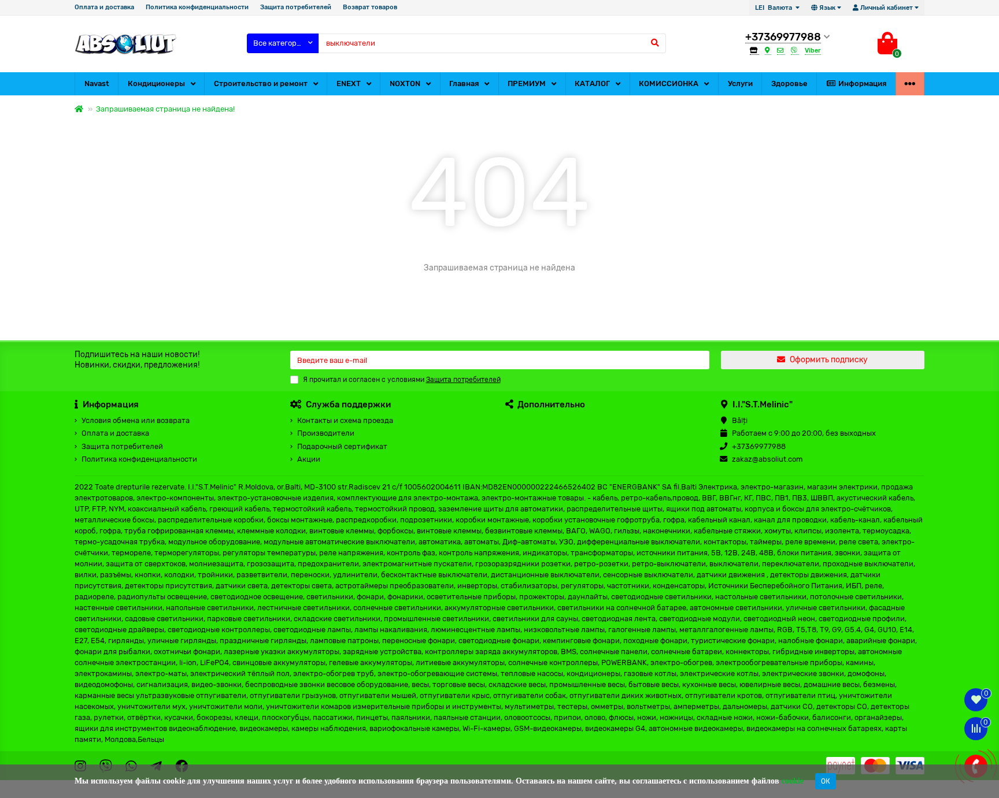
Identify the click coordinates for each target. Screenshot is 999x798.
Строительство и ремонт (261, 83)
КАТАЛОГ (592, 83)
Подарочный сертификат (342, 446)
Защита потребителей (295, 7)
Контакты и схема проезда (345, 420)
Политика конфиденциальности (197, 7)
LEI (773, 8)
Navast (96, 83)
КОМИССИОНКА (668, 83)
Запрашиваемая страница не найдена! (165, 109)
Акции (308, 459)
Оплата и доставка (104, 7)
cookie (793, 781)
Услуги (740, 83)
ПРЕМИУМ (527, 83)
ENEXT (348, 83)
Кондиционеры (156, 83)
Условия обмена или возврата (136, 420)
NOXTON (405, 83)
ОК (825, 781)
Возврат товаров (370, 7)
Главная (464, 83)
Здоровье (789, 83)
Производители (325, 433)
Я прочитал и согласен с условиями (402, 380)
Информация (862, 83)
